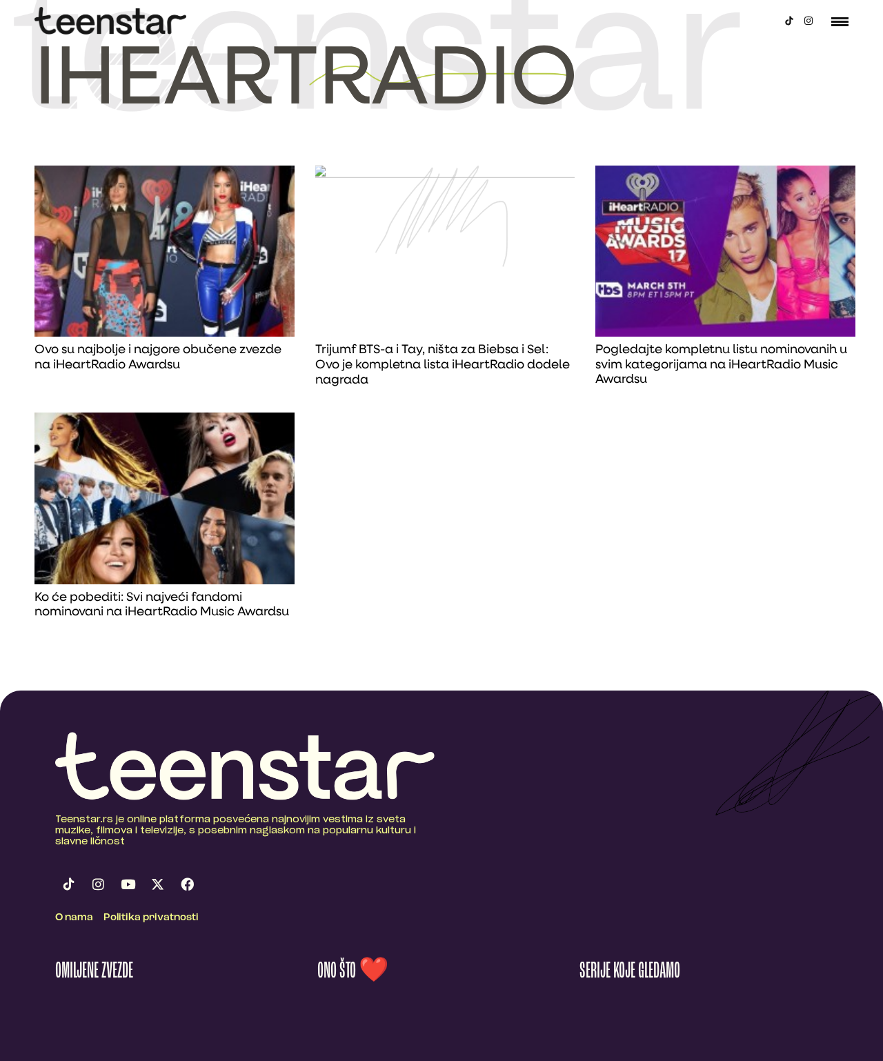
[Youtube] (128, 884)
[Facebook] (187, 884)
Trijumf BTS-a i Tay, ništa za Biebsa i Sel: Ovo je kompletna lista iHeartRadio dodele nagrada (442, 365)
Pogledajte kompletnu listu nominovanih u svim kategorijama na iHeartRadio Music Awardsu (721, 365)
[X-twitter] (157, 884)
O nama (74, 918)
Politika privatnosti (151, 918)
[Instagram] (808, 20)
